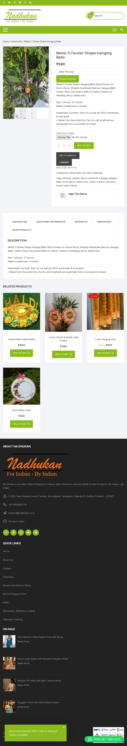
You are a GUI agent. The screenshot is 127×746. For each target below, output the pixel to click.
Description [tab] (20, 221)
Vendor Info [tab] (104, 221)
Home (6, 41)
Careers (7, 568)
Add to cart (84, 145)
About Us (8, 559)
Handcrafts (16, 41)
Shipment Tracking (13, 619)
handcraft (93, 178)
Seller (6, 602)
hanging (103, 178)
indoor (80, 181)
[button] (43, 52)
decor (84, 178)
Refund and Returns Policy (17, 585)
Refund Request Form (14, 593)
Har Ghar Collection (92, 172)
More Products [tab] (22, 230)
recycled (110, 181)
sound (59, 185)
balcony (67, 178)
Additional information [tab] (51, 221)
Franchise (8, 576)
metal (92, 181)
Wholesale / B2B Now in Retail (19, 610)
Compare (64, 162)
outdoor (100, 181)
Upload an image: (65, 133)
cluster (75, 178)
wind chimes (70, 185)
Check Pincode (67, 78)
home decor (68, 181)
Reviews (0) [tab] (81, 221)
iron (86, 181)
